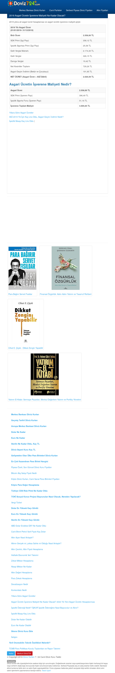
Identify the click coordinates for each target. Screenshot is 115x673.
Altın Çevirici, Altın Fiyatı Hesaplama (27, 549)
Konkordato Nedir (19, 590)
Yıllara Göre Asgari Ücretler (21, 112)
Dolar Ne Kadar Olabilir (21, 619)
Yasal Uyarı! (46, 670)
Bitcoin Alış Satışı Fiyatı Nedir (24, 473)
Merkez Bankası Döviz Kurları (32, 10)
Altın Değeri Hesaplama (21, 572)
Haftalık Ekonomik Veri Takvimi (24, 555)
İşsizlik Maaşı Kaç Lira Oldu (21, 121)
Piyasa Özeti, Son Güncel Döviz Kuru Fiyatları (31, 467)
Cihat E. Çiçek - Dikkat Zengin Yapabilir (25, 348)
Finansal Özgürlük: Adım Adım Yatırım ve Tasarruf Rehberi (65, 294)
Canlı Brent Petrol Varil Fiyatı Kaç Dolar (28, 531)
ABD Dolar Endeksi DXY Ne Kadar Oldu (28, 525)
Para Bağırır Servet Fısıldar (20, 294)
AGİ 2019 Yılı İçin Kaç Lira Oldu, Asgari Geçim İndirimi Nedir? (36, 116)
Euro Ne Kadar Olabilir (21, 625)
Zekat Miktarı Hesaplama (22, 560)
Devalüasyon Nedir (19, 584)
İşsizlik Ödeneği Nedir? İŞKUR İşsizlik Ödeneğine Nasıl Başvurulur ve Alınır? (44, 607)
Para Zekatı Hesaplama (21, 578)
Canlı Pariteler (55, 10)
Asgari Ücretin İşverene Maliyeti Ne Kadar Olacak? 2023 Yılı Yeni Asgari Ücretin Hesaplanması (53, 601)
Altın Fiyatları (102, 10)
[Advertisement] (57, 161)
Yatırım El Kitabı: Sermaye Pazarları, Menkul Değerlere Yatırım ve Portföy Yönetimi (44, 399)
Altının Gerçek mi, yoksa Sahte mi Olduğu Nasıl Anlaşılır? (36, 543)
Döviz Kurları (28, 657)
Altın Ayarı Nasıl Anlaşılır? (22, 537)
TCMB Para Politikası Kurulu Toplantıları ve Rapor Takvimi (34, 648)
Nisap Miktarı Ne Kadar (21, 566)
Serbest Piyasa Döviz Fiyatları (79, 10)
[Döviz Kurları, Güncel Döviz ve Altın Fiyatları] (24, 3)
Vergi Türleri (16, 502)
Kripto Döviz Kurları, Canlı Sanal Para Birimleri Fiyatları (35, 479)
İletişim (14, 637)
